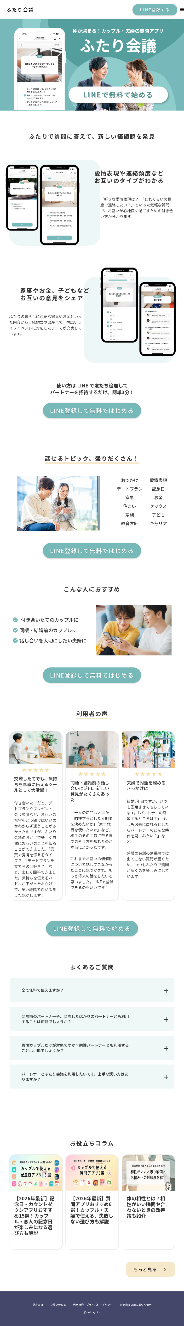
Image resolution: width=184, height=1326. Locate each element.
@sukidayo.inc (92, 1312)
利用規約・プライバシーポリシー (93, 1304)
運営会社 (38, 1304)
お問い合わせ (58, 1304)
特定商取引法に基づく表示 (136, 1304)
